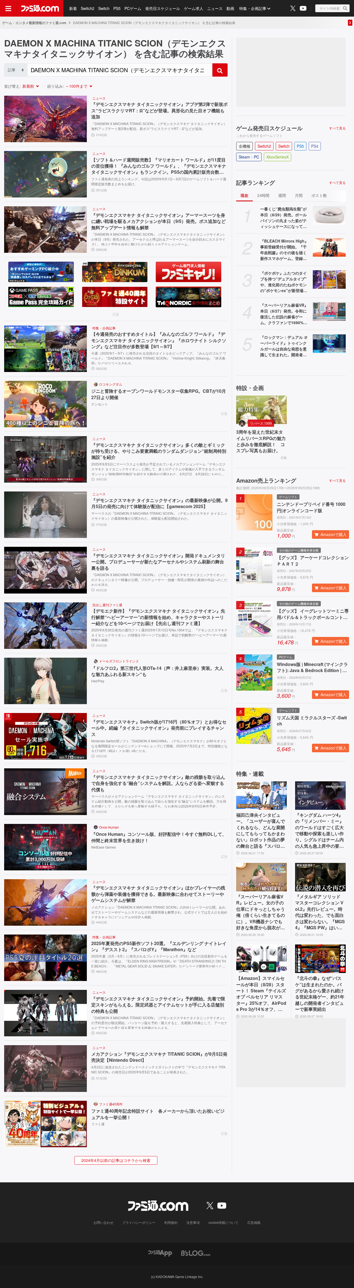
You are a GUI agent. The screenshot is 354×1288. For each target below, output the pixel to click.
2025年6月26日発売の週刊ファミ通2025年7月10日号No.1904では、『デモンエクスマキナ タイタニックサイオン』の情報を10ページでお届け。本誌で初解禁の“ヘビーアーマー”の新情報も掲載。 (159, 634)
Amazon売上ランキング (266, 480)
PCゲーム (132, 8)
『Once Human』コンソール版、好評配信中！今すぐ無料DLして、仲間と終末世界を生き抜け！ (159, 837)
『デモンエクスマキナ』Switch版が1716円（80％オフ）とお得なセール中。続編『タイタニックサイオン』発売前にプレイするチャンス (159, 728)
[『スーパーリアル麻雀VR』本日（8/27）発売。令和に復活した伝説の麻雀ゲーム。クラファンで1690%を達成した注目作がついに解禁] (329, 311)
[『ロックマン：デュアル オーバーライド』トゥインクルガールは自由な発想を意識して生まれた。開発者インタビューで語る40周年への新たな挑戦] (329, 343)
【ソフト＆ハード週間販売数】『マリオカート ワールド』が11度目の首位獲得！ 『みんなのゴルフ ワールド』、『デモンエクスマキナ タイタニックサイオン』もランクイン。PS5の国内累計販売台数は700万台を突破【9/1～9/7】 (158, 166)
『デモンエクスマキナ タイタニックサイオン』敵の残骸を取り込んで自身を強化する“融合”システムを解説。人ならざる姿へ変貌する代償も (158, 783)
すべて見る (337, 128)
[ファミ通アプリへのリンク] (160, 1252)
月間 (299, 195)
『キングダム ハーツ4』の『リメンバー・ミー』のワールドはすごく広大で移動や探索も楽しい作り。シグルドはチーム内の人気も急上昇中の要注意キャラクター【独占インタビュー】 (319, 830)
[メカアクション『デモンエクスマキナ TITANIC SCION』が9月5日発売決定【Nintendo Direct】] (45, 1068)
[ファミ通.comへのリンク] (40, 8)
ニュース (215, 8)
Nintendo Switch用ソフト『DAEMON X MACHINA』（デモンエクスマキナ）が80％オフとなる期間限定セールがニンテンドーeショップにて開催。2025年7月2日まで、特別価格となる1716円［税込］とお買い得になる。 (159, 745)
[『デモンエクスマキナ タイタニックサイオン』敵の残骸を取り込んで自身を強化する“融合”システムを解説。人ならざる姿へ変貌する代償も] (45, 791)
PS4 (314, 146)
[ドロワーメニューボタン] (8, 8)
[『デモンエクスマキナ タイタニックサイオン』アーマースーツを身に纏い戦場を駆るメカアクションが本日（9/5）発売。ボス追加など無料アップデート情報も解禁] (45, 229)
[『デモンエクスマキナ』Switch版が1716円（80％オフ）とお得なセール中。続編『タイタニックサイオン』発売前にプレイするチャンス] (45, 736)
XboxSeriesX (277, 157)
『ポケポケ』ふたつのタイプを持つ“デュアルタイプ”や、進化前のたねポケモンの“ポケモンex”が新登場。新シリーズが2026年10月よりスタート (284, 281)
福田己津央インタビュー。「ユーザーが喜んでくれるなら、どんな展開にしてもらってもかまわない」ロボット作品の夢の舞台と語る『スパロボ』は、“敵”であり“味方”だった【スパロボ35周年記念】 (260, 830)
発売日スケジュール (162, 8)
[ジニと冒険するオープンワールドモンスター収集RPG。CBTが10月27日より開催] (45, 404)
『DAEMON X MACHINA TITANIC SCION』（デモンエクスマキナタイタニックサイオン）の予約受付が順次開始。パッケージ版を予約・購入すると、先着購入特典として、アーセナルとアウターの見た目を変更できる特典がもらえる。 (159, 1022)
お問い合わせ (103, 1222)
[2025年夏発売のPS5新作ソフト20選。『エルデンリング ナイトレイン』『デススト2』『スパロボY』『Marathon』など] (45, 958)
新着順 (28, 86)
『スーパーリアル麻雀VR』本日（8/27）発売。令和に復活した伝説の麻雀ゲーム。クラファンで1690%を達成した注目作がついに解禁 (284, 314)
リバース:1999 (261, 423)
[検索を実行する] (220, 70)
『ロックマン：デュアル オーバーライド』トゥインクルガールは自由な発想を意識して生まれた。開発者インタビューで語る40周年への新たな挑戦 (284, 346)
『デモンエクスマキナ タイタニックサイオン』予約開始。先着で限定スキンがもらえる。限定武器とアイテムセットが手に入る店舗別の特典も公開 (158, 1005)
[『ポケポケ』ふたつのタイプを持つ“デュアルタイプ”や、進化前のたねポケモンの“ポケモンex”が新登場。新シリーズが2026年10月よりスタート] (329, 279)
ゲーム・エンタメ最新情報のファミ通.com (34, 22)
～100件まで (76, 86)
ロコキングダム (110, 384)
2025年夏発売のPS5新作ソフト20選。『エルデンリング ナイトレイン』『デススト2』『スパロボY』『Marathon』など (159, 946)
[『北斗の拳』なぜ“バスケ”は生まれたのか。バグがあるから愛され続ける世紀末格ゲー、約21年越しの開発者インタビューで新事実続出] (320, 958)
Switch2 (87, 8)
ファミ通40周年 (111, 1104)
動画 (230, 8)
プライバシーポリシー (138, 1222)
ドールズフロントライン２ (119, 661)
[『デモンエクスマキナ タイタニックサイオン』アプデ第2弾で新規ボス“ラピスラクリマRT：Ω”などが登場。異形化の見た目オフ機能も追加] (45, 119)
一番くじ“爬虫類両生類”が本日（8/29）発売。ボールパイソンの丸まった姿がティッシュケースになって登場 (283, 217)
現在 (244, 195)
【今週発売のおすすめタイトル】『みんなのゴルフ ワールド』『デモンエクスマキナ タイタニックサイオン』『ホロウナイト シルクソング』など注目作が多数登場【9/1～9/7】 (158, 340)
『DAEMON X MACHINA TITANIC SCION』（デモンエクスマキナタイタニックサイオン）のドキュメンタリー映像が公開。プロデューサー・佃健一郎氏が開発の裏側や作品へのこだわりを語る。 (159, 579)
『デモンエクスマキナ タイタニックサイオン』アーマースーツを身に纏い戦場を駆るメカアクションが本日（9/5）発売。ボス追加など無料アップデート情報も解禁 (158, 221)
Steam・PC (249, 157)
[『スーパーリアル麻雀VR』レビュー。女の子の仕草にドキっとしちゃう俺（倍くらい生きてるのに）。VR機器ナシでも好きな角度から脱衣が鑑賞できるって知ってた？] (261, 877)
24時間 (263, 195)
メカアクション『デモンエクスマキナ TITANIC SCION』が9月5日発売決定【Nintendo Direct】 (159, 1057)
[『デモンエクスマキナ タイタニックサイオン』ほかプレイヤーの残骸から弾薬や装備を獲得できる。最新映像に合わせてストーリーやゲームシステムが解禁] (45, 902)
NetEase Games (103, 847)
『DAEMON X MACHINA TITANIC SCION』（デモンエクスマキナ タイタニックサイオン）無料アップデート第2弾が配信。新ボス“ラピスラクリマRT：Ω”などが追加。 (159, 126)
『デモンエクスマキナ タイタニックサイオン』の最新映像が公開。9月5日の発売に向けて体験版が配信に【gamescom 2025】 (159, 503)
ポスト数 (319, 195)
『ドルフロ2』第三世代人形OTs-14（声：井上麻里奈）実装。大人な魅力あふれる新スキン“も (157, 671)
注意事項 (193, 1222)
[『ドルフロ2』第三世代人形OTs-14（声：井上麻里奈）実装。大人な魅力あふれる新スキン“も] (45, 681)
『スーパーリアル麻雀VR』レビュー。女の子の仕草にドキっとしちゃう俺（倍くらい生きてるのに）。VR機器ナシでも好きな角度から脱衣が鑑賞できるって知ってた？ (260, 912)
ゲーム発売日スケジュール (269, 128)
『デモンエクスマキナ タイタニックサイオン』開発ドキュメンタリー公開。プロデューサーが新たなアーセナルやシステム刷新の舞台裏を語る (158, 562)
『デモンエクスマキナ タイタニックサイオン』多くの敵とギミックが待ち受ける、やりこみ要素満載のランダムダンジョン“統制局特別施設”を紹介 (158, 451)
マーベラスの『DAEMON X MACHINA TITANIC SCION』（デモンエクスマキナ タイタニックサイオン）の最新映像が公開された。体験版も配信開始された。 (159, 516)
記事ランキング (255, 182)
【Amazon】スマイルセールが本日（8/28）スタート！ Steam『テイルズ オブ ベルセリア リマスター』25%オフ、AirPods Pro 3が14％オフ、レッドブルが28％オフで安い (261, 993)
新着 (73, 8)
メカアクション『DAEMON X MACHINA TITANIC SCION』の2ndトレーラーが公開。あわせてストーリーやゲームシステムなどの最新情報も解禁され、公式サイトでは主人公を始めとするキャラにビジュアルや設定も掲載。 (159, 911)
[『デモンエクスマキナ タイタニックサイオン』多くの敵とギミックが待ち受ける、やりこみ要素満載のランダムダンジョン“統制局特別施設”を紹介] (45, 459)
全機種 (244, 146)
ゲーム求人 (193, 8)
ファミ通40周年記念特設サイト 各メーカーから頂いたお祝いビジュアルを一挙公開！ (158, 1114)
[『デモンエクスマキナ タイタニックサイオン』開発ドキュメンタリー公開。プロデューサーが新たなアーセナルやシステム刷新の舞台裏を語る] (45, 570)
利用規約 (171, 1222)
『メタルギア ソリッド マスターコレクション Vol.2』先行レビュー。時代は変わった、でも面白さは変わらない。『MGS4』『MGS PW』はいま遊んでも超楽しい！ (320, 912)
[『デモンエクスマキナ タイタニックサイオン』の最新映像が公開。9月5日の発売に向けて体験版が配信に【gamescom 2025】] (45, 514)
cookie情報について (223, 1222)
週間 (282, 195)
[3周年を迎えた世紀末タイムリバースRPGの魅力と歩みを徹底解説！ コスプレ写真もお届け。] (261, 409)
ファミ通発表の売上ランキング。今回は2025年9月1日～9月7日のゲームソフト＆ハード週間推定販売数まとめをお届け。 (158, 181)
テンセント (99, 404)
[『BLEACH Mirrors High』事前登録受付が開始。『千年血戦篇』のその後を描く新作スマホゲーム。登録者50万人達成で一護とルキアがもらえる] (329, 247)
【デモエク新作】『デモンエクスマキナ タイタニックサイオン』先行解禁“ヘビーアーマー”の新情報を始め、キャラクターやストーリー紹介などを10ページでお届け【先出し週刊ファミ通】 (158, 617)
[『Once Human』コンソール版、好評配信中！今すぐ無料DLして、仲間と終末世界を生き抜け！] (45, 847)
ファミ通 (98, 1124)
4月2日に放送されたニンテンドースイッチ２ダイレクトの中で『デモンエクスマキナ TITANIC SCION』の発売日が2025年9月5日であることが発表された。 (158, 1069)
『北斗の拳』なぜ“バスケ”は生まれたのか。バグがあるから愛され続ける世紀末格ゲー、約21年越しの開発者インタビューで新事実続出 (319, 993)
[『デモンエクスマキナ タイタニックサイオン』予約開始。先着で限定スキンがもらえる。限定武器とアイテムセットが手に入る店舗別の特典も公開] (45, 1013)
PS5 (117, 8)
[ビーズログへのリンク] (195, 1252)
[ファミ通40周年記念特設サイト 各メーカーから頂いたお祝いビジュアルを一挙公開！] (45, 1124)
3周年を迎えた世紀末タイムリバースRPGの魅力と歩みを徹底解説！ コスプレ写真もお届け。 (261, 441)
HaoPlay (97, 680)
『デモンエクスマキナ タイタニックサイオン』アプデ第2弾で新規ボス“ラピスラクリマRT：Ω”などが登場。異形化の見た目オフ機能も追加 (159, 110)
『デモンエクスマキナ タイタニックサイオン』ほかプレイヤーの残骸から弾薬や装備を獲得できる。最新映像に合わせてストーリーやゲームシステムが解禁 (158, 894)
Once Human (109, 827)
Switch (104, 8)
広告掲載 (254, 1222)
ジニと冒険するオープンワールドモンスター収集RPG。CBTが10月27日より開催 (158, 394)
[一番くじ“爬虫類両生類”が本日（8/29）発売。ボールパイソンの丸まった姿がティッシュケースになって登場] (329, 215)
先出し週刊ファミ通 (107, 604)
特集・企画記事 (252, 8)
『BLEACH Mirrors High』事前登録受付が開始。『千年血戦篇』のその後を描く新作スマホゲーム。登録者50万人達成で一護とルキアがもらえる (284, 249)
